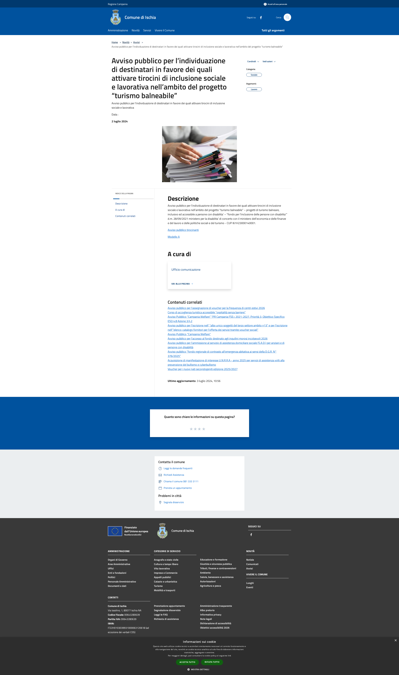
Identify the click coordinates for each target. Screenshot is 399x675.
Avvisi (136, 42)
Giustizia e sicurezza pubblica (216, 564)
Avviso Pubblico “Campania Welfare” (189, 334)
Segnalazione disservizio (167, 610)
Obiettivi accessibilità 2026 (214, 628)
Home (115, 42)
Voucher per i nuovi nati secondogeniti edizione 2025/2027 (203, 369)
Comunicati (252, 564)
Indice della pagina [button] (124, 193)
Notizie (250, 560)
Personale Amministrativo (122, 581)
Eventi (249, 587)
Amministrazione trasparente (216, 606)
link (229, 655)
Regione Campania (117, 4)
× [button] (395, 640)
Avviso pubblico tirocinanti (183, 230)
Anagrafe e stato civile (166, 560)
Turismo (158, 586)
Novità (125, 42)
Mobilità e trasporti (164, 590)
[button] (199, 669)
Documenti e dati (117, 586)
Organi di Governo (117, 560)
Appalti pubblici (162, 577)
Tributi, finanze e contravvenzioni (218, 568)
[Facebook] (260, 17)
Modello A (174, 237)
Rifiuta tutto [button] (212, 662)
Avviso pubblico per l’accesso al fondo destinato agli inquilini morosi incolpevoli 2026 (217, 338)
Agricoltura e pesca (210, 586)
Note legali (206, 619)
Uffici (111, 568)
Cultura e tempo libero (166, 564)
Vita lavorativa (162, 568)
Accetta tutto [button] (187, 662)
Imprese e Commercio (166, 573)
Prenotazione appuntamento (169, 606)
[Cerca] (287, 17)
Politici (111, 577)
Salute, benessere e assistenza (216, 577)
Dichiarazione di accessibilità (215, 623)
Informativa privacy (210, 614)
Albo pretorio (207, 610)
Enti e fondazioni (117, 573)
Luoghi (250, 583)
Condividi (251, 61)
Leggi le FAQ (161, 614)
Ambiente (205, 572)
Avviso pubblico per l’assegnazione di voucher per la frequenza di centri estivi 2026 (216, 308)
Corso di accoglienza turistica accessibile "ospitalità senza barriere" (207, 312)
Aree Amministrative (119, 564)
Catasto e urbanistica (165, 581)
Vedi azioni (268, 61)
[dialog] (199, 656)
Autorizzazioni (208, 581)
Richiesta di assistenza (166, 619)
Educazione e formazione (213, 559)
